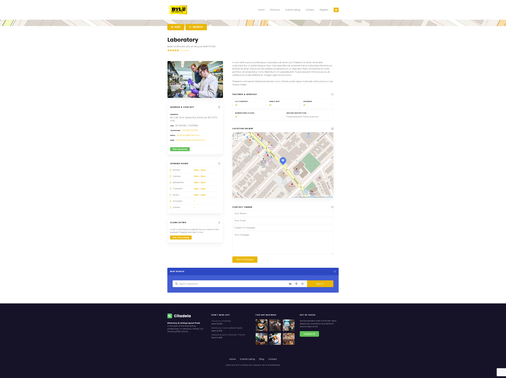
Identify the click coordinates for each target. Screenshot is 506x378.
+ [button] (235, 135)
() (185, 50)
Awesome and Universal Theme (228, 335)
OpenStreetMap (312, 197)
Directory (275, 10)
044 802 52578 (190, 130)
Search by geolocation (302, 283)
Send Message (245, 259)
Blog (261, 359)
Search (320, 283)
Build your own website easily (226, 328)
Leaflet (296, 197)
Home (261, 10)
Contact (310, 10)
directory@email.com (188, 135)
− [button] (235, 138)
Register (324, 10)
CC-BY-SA (329, 197)
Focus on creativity (221, 321)
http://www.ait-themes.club (190, 140)
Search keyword (176, 283)
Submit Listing (292, 10)
